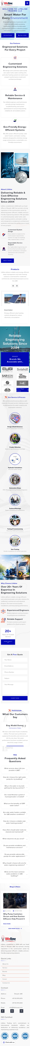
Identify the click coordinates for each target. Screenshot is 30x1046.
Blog (3, 975)
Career (4, 979)
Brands (4, 971)
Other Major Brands (20, 390)
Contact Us (6, 983)
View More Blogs (14, 928)
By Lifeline (8, 911)
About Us (5, 964)
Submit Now (15, 698)
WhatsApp (8, 35)
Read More (7, 923)
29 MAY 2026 (18, 911)
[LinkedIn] (12, 1011)
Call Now (23, 35)
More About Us (8, 642)
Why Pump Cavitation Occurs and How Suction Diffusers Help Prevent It (14, 916)
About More (7, 260)
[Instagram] (21, 1011)
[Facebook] (2, 1011)
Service (4, 967)
